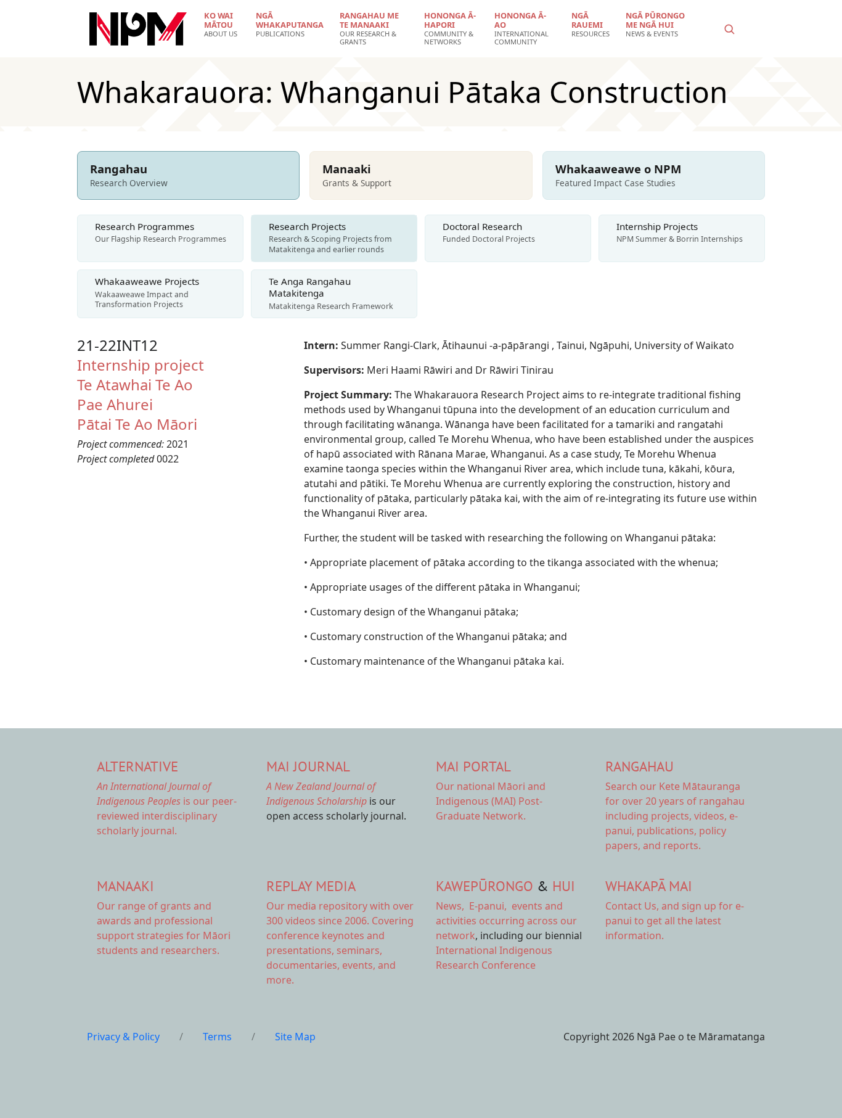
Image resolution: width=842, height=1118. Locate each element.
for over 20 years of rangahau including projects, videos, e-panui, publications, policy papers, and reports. (675, 815)
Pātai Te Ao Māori (137, 424)
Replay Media (311, 886)
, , (472, 906)
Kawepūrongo (484, 886)
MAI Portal (473, 766)
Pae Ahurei (115, 404)
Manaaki (125, 886)
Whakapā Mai (648, 886)
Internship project (140, 365)
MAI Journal (308, 766)
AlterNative (137, 766)
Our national (491, 801)
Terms (217, 1036)
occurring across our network (506, 920)
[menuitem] (222, 24)
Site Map (295, 1036)
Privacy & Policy (123, 1036)
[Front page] (138, 29)
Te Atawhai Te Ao (135, 384)
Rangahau (639, 766)
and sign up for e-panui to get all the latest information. (674, 920)
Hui (563, 886)
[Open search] (729, 29)
